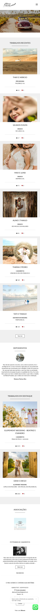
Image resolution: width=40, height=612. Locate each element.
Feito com (20, 610)
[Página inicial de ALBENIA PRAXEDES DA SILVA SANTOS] (9, 5)
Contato (20, 603)
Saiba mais (20, 567)
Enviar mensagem (21, 590)
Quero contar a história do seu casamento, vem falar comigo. (23, 599)
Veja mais (20, 336)
